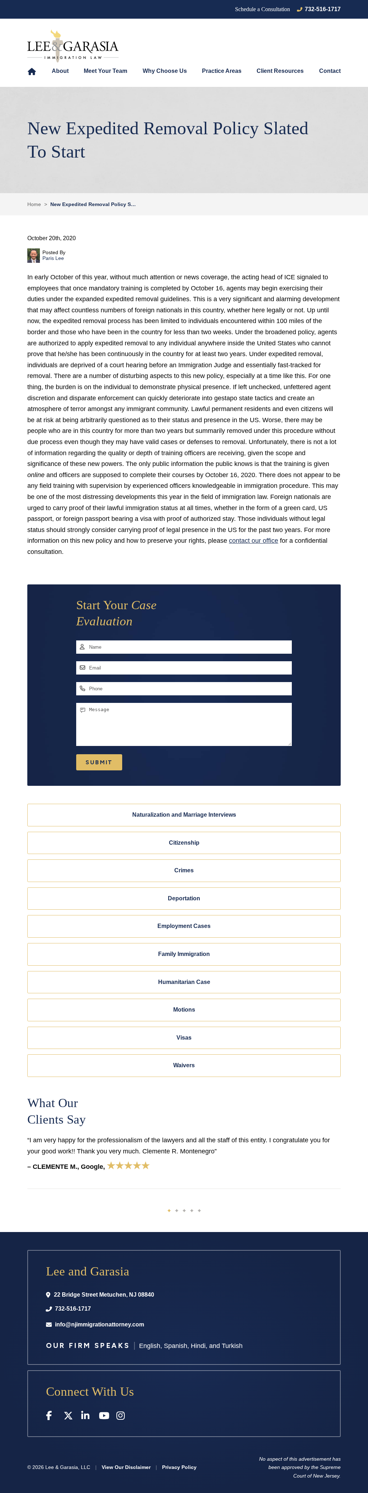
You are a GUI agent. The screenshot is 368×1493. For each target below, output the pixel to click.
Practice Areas (222, 71)
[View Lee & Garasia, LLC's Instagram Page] (121, 1417)
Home (31, 71)
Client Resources (280, 71)
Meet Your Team (105, 71)
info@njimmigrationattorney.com (99, 1324)
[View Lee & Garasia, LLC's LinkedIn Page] (86, 1417)
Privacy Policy (179, 1467)
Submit (99, 762)
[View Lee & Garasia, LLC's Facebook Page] (51, 1417)
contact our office (253, 540)
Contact (330, 71)
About (60, 71)
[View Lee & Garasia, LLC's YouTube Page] (104, 1417)
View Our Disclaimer (126, 1467)
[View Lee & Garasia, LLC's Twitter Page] (69, 1417)
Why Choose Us (165, 71)
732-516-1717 (323, 9)
